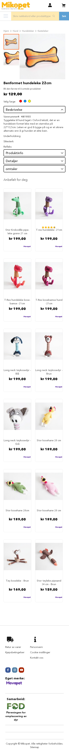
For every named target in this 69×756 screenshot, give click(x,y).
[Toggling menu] (6, 16)
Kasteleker (43, 31)
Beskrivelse (14, 110)
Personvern (36, 647)
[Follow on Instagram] (14, 670)
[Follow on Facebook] (8, 670)
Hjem (6, 31)
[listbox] (25, 101)
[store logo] (16, 6)
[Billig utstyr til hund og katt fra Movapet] (14, 684)
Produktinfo (14, 153)
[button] (50, 5)
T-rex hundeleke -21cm (49, 229)
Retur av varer (13, 647)
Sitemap (34, 747)
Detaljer (12, 161)
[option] (20, 101)
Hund (15, 31)
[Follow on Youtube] (21, 670)
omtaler (12, 169)
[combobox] (35, 16)
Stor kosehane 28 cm (49, 440)
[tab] (34, 109)
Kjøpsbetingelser (14, 652)
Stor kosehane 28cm (17, 510)
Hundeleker (28, 31)
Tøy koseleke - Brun (17, 580)
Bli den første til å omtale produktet (22, 88)
